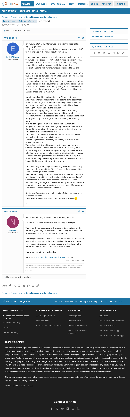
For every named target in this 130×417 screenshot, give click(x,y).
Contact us (58, 301)
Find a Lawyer (42, 320)
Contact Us (7, 327)
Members (83, 4)
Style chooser (11, 301)
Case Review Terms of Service (49, 325)
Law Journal (58, 4)
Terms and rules (71, 301)
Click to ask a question (103, 36)
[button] (32, 3)
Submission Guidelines (77, 325)
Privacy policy (86, 301)
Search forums (39, 11)
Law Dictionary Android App (111, 335)
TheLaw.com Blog (10, 332)
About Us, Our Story (11, 322)
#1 (83, 38)
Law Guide (41, 4)
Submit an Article (75, 320)
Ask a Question (9, 11)
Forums (26, 4)
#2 (83, 211)
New (71, 4)
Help (96, 301)
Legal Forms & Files (107, 325)
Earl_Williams (9, 24)
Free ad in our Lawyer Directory (77, 331)
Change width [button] (24, 301)
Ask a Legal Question (45, 315)
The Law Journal (75, 315)
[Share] (79, 38)
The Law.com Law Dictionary (111, 320)
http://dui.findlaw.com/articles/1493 (52, 257)
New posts (24, 11)
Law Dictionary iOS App (109, 330)
